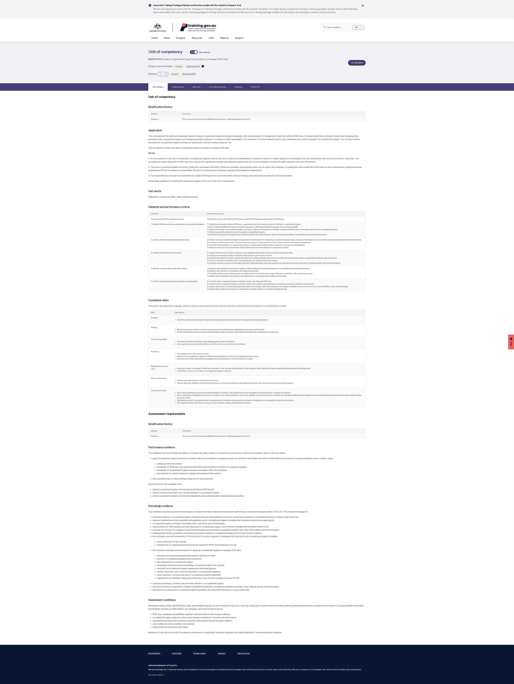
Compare (180, 38)
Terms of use (243, 653)
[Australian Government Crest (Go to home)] (160, 27)
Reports (224, 38)
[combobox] (338, 27)
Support (239, 38)
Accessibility (154, 653)
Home (155, 38)
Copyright (177, 653)
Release (152, 74)
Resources (197, 38)
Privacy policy (199, 653)
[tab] (158, 87)
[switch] (194, 52)
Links (211, 38)
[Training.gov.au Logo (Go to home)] (194, 27)
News (167, 38)
